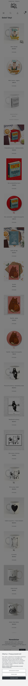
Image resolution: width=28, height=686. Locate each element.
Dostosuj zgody (14, 674)
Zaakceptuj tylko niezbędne (14, 670)
